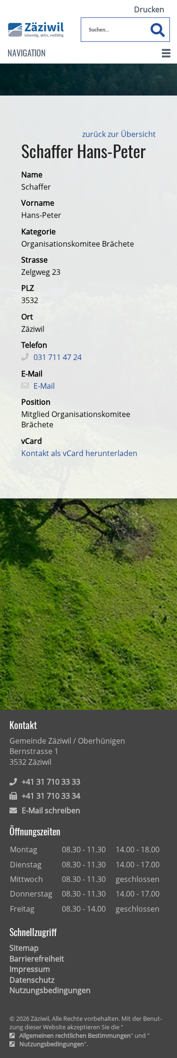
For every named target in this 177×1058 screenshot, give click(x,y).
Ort (27, 317)
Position (36, 402)
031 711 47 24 (58, 357)
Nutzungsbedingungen (50, 990)
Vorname (37, 203)
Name (31, 174)
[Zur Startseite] (36, 27)
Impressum (29, 969)
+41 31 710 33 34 (51, 796)
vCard (31, 441)
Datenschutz (31, 980)
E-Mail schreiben (51, 810)
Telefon (34, 345)
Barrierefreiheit (36, 959)
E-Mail (31, 374)
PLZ (27, 288)
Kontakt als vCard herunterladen (79, 453)
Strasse (34, 260)
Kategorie (38, 231)
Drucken (149, 9)
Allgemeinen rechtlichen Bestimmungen (75, 1036)
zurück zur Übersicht (119, 134)
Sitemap (24, 948)
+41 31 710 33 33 (51, 781)
